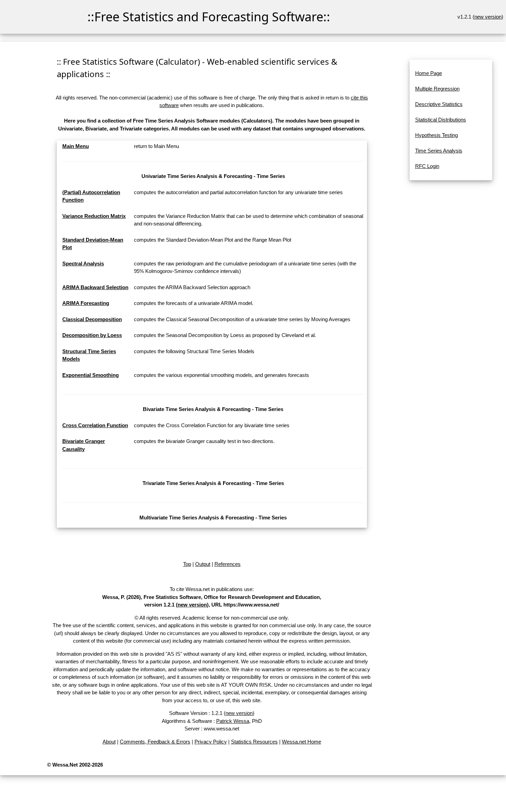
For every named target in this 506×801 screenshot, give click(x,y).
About (109, 742)
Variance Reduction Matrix (94, 216)
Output (202, 564)
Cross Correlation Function (95, 425)
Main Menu (75, 146)
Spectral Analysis (83, 263)
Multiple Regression (437, 89)
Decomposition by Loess (92, 335)
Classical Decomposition (92, 319)
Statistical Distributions (440, 120)
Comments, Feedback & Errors (155, 742)
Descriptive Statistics (439, 104)
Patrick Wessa (232, 721)
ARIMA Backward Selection (95, 287)
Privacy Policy (210, 742)
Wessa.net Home (301, 742)
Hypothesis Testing (436, 135)
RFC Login (427, 166)
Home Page (428, 73)
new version (488, 17)
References (227, 564)
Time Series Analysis (438, 151)
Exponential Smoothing (90, 375)
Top (187, 564)
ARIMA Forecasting (85, 303)
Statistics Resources (254, 742)
